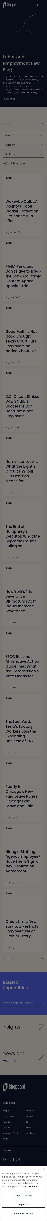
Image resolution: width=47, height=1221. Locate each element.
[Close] (44, 1169)
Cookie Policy (29, 1186)
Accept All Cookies (23, 1213)
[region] (23, 1193)
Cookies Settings (23, 1195)
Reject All (24, 1204)
